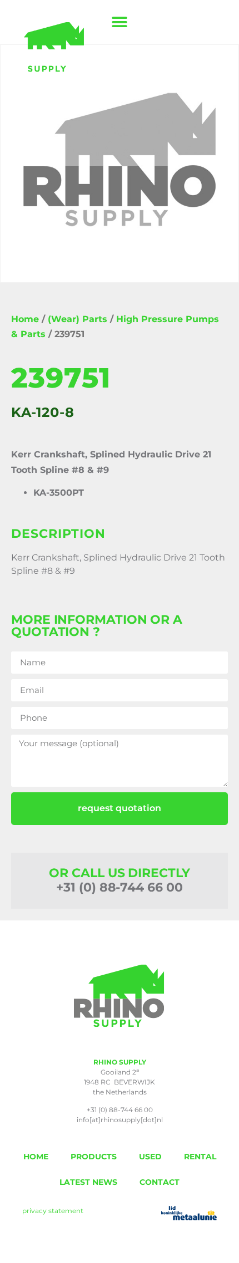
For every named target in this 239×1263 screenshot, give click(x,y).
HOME (35, 1157)
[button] (119, 22)
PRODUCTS (94, 1157)
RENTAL (200, 1157)
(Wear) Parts (77, 319)
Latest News (88, 1182)
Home (25, 319)
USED (150, 1157)
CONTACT (160, 1182)
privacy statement (52, 1210)
